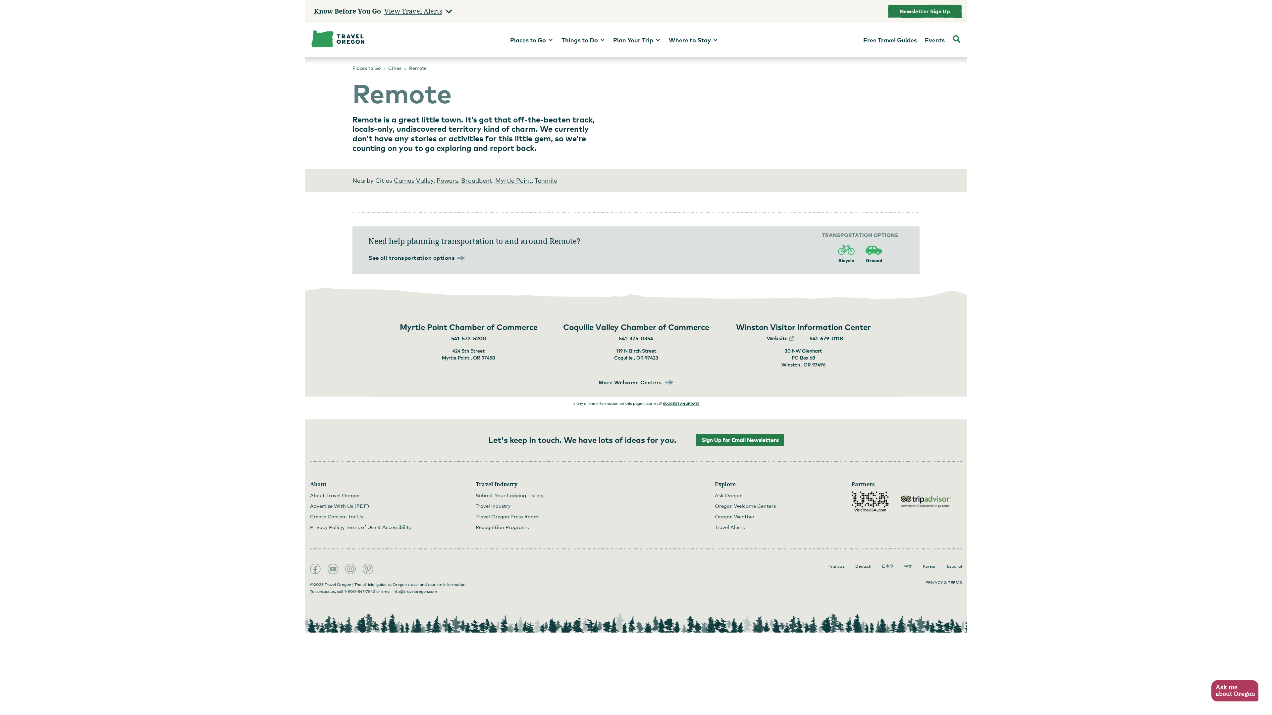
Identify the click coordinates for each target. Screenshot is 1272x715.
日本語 (888, 566)
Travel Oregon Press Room (507, 516)
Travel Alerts (730, 527)
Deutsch (863, 566)
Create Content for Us (336, 516)
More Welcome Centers (631, 382)
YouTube (333, 569)
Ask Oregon (729, 495)
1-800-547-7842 (359, 591)
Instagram (350, 569)
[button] (1235, 691)
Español (954, 566)
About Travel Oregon (335, 495)
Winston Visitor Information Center (803, 327)
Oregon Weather (735, 516)
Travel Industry (493, 506)
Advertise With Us (339, 506)
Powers (447, 180)
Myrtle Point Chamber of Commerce (469, 327)
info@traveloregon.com (415, 591)
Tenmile (546, 180)
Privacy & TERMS (944, 582)
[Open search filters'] (957, 40)
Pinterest (368, 569)
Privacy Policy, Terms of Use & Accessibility (361, 527)
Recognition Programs (502, 527)
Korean (929, 566)
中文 (908, 566)
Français (836, 566)
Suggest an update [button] (681, 403)
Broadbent (476, 180)
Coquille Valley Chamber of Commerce (636, 327)
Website (778, 338)
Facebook (315, 569)
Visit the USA (870, 501)
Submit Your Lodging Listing (510, 495)
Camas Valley (414, 180)
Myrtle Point (513, 180)
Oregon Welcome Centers (745, 506)
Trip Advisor (926, 501)
